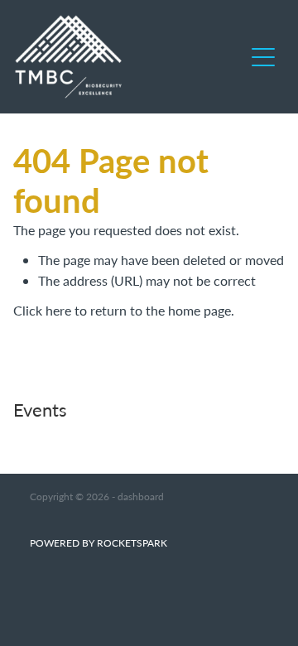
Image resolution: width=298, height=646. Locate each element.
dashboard (141, 496)
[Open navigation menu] (263, 57)
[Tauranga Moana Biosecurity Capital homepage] (129, 57)
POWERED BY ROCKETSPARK (98, 542)
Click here (42, 310)
